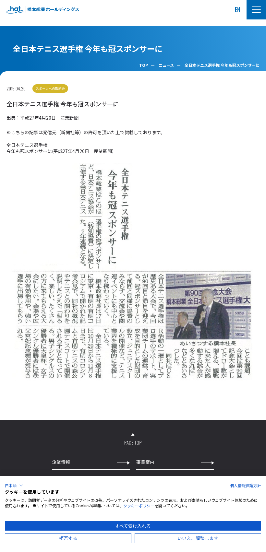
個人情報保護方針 (245, 485)
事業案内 (145, 462)
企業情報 (61, 462)
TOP (143, 65)
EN (237, 10)
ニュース (166, 65)
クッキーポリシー (138, 505)
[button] (14, 485)
